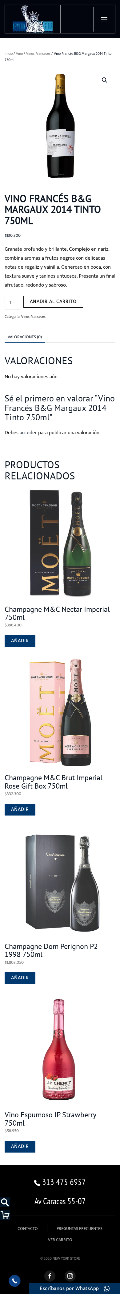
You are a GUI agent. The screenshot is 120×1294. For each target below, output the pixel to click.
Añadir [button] (20, 641)
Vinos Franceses (38, 53)
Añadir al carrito (53, 301)
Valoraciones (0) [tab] (25, 336)
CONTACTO (28, 1228)
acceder (28, 432)
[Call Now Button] (15, 1281)
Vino (19, 53)
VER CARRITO (60, 1239)
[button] (104, 19)
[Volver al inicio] (33, 19)
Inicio (9, 53)
